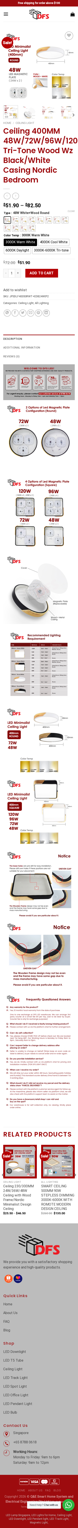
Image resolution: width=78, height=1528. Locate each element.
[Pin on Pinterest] (38, 313)
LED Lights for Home (43, 1515)
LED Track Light (59, 1518)
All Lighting (42, 303)
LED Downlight (17, 1518)
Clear (71, 211)
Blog (57, 1490)
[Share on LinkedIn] (46, 313)
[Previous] (10, 66)
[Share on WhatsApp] (7, 313)
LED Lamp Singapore (18, 1515)
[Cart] (72, 14)
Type (7, 213)
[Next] (68, 66)
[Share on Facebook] (15, 313)
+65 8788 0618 (25, 1442)
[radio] (7, 220)
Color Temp (11, 235)
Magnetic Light (39, 1522)
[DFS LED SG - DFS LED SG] (39, 14)
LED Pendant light (37, 1518)
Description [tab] (12, 338)
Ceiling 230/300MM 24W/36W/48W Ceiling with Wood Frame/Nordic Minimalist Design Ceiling (18, 1197)
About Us (35, 1490)
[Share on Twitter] (22, 313)
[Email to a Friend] (30, 313)
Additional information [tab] (21, 347)
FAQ (48, 1490)
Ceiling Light (25, 123)
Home (7, 123)
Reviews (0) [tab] (11, 356)
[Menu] (5, 14)
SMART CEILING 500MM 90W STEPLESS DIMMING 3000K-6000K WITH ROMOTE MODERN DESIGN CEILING (57, 1197)
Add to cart (42, 273)
